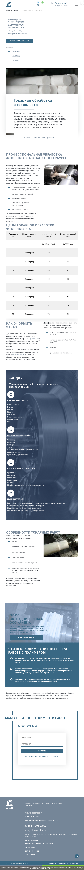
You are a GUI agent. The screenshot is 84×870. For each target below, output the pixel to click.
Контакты (28, 805)
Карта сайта (30, 854)
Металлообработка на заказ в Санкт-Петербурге (43, 803)
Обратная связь (31, 840)
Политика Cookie (32, 851)
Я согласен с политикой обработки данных (41, 757)
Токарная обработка (33, 813)
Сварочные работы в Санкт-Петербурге (41, 820)
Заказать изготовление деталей (39, 137)
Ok (82, 867)
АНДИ (9, 808)
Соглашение (30, 847)
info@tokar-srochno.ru (17, 33)
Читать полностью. (46, 868)
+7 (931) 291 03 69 (15, 31)
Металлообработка (12, 10)
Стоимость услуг (32, 816)
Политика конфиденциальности (39, 844)
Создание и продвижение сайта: (62, 864)
